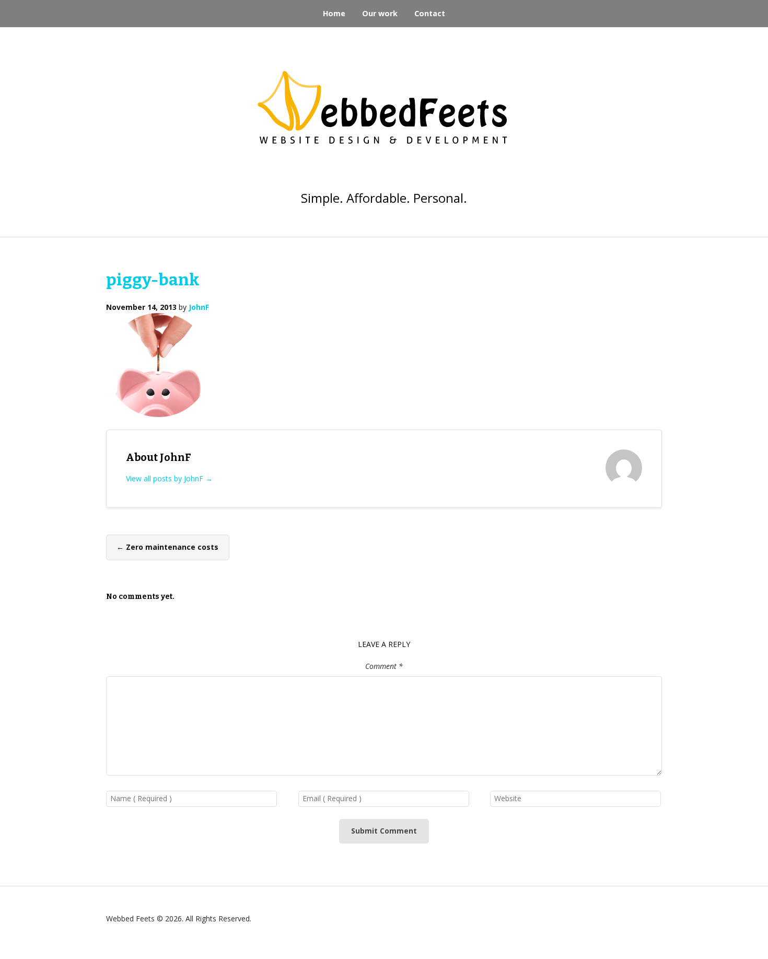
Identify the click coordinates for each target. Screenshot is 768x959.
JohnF (199, 307)
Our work (380, 13)
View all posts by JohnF (169, 478)
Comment (384, 666)
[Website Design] (384, 115)
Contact (429, 13)
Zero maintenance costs (167, 547)
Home (334, 13)
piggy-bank (153, 280)
